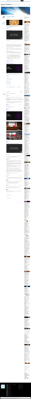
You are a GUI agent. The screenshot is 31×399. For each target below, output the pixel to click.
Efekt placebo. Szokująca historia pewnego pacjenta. (26, 136)
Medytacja (21, 385)
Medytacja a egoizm (26, 225)
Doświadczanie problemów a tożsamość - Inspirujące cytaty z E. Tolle (27, 114)
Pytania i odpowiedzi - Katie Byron (27, 252)
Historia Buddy (26, 308)
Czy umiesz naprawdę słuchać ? (27, 90)
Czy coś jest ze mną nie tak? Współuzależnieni (26, 69)
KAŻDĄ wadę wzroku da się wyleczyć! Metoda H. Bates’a (26, 148)
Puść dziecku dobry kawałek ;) (27, 283)
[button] (14, 22)
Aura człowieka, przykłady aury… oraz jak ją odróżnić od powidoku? (26, 203)
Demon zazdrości (26, 64)
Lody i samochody (26, 174)
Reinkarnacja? (26, 321)
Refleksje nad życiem (20, 386)
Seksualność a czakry (26, 290)
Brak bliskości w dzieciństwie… (9, 394)
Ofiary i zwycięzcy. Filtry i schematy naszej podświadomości (27, 56)
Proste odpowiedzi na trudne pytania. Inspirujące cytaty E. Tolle (27, 112)
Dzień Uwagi (25, 226)
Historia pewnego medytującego (27, 231)
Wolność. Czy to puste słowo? (27, 99)
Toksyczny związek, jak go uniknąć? (27, 62)
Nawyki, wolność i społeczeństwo (27, 173)
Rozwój (19, 387)
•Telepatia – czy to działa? (26, 211)
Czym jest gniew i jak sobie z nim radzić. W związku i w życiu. (26, 245)
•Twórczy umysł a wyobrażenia (26, 164)
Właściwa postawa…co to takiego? (27, 358)
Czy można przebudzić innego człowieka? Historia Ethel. (26, 337)
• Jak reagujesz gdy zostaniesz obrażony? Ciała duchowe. (26, 204)
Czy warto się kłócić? (26, 78)
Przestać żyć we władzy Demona (27, 183)
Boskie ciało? (25, 116)
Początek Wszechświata (26, 341)
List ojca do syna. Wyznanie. (27, 278)
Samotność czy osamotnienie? (27, 97)
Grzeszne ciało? (26, 281)
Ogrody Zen (25, 302)
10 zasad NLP (26, 170)
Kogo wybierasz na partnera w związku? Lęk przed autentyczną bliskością (26, 61)
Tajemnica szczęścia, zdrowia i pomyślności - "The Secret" (26, 48)
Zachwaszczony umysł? (26, 189)
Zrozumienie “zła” (26, 261)
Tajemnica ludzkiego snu (26, 197)
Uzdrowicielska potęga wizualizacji (27, 47)
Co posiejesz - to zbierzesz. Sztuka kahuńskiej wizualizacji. (27, 375)
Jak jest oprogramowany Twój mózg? (27, 191)
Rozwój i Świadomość (6, 4)
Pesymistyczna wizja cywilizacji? (27, 325)
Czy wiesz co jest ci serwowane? (27, 194)
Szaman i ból (25, 376)
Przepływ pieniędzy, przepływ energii (27, 351)
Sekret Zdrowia (26, 46)
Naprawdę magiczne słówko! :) (27, 87)
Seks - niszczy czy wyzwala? (27, 67)
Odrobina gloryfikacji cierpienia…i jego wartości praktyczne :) (26, 110)
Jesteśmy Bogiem (10, 384)
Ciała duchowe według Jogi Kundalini (27, 207)
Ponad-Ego (25, 263)
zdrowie (22, 387)
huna (19, 385)
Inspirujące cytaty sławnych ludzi (27, 31)
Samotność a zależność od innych (27, 96)
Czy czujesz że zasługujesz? (27, 129)
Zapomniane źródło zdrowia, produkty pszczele (26, 147)
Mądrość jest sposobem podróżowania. (26, 335)
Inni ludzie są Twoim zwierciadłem (27, 73)
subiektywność (3, 23)
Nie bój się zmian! (26, 130)
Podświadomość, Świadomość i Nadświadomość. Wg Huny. (26, 373)
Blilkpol (8, 389)
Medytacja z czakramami (26, 224)
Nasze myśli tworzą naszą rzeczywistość (26, 23)
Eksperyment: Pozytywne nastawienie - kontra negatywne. (26, 166)
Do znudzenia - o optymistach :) (26, 132)
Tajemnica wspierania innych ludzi (26, 91)
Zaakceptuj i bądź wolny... (26, 266)
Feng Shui (25, 304)
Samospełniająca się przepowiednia (27, 175)
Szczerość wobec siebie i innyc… (10, 393)
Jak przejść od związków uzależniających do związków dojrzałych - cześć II (26, 58)
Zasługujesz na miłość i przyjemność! (26, 127)
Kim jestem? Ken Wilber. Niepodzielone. (26, 216)
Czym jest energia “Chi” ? (26, 208)
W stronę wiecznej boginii (26, 312)
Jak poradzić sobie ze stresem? (27, 165)
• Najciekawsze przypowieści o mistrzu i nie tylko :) (26, 334)
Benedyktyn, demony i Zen (26, 182)
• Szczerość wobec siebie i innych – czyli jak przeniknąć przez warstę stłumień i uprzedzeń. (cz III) (27, 103)
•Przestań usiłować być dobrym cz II (27, 258)
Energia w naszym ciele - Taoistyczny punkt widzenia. (26, 212)
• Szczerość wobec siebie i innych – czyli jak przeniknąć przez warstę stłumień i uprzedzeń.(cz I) (27, 105)
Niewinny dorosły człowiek (26, 273)
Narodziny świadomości (26, 39)
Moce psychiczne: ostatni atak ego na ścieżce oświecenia (27, 269)
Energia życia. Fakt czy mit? (27, 217)
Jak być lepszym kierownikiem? (27, 350)
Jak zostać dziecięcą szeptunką (26, 284)
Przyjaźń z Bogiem (26, 185)
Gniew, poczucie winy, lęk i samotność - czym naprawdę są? (26, 244)
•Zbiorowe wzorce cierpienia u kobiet (27, 34)
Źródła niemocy (26, 151)
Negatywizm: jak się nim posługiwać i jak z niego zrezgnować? (27, 167)
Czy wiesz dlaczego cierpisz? (27, 118)
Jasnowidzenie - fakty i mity (27, 210)
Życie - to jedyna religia (26, 184)
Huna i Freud (25, 372)
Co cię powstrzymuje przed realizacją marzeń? (26, 348)
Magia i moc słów (26, 171)
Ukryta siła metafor (26, 196)
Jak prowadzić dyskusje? (26, 76)
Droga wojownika (26, 262)
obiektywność (4, 22)
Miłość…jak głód (26, 267)
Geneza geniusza (26, 357)
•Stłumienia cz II (25, 157)
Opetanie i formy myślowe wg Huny (27, 192)
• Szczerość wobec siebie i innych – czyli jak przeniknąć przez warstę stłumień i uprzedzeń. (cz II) (27, 104)
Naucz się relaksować (26, 230)
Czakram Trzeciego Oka (26, 289)
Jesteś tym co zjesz (26, 144)
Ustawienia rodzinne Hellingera (27, 113)
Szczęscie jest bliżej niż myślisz (27, 124)
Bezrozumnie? (26, 193)
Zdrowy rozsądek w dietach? (27, 153)
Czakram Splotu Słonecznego (27, 288)
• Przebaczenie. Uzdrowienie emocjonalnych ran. (26, 79)
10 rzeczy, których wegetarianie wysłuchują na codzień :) (26, 137)
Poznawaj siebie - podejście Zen (27, 248)
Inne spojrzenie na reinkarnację (27, 324)
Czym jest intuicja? (26, 30)
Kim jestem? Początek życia (27, 280)
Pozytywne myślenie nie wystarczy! (27, 168)
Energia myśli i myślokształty (26, 214)
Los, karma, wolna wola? (26, 320)
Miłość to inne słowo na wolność (27, 111)
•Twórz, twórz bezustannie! (26, 176)
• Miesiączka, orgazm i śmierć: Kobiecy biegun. (26, 66)
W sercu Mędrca (26, 338)
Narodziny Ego (26, 172)
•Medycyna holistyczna (26, 146)
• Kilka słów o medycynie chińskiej (26, 307)
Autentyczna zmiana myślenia (26, 247)
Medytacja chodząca (26, 223)
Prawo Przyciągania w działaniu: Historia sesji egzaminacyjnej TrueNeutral (26, 49)
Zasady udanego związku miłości (27, 60)
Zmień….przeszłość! (26, 279)
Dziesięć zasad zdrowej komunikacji (27, 88)
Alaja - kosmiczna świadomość (26, 37)
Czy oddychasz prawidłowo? (27, 156)
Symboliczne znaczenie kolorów (10, 386)
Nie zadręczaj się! (26, 98)
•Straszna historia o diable (26, 336)
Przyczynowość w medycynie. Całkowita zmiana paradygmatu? (26, 152)
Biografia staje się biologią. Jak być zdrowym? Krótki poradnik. (27, 135)
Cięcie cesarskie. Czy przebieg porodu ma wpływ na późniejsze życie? (26, 138)
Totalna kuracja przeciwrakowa (27, 140)
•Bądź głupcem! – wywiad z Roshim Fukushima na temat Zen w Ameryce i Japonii (27, 314)
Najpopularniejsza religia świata (27, 120)
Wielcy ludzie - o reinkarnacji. (27, 322)
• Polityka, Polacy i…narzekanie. (26, 77)
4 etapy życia (25, 306)
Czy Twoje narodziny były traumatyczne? (26, 275)
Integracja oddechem (26, 159)
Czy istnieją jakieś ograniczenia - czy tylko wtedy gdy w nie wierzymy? (27, 377)
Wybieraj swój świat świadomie (27, 36)
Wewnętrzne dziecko (26, 276)
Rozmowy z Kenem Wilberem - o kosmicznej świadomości (26, 215)
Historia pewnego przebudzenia (27, 319)
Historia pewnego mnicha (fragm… (9, 391)
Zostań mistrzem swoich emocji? (27, 240)
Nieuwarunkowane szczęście (27, 126)
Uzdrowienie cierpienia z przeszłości (27, 117)
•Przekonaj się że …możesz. (26, 361)
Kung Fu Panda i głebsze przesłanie (27, 257)
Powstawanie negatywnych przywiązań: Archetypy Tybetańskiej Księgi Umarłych (27, 311)
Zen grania (25, 310)
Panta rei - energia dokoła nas (27, 209)
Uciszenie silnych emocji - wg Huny (27, 241)
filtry (2, 22)
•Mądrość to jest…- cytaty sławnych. (27, 92)
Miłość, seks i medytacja (26, 222)
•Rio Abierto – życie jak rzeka (26, 313)
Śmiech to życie (26, 142)
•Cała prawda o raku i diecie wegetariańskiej (26, 141)
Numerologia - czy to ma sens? (27, 299)
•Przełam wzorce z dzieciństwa (26, 274)
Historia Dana (26, 340)
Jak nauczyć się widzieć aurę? (27, 205)
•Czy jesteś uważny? (25, 233)
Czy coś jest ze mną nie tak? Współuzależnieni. (26, 74)
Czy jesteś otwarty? (26, 81)
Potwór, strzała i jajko (26, 339)
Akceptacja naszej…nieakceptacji (26, 100)
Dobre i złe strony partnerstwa (27, 68)
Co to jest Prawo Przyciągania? (27, 45)
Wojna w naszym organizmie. (27, 150)
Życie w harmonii (26, 265)
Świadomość (20, 388)
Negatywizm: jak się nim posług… (10, 387)
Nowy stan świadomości (26, 33)
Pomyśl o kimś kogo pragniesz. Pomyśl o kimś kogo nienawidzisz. (26, 238)
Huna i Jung (25, 163)
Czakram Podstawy (26, 287)
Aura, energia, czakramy (20, 384)
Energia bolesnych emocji (26, 250)
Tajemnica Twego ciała (26, 145)
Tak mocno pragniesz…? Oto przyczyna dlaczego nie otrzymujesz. (27, 119)
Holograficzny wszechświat (26, 38)
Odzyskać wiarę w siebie (26, 355)
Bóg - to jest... (26, 180)
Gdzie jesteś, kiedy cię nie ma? (9, 79)
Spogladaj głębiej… (26, 32)
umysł (4, 23)
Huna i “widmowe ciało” (26, 374)
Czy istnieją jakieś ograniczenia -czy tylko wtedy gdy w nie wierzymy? (27, 24)
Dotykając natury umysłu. (9, 82)
